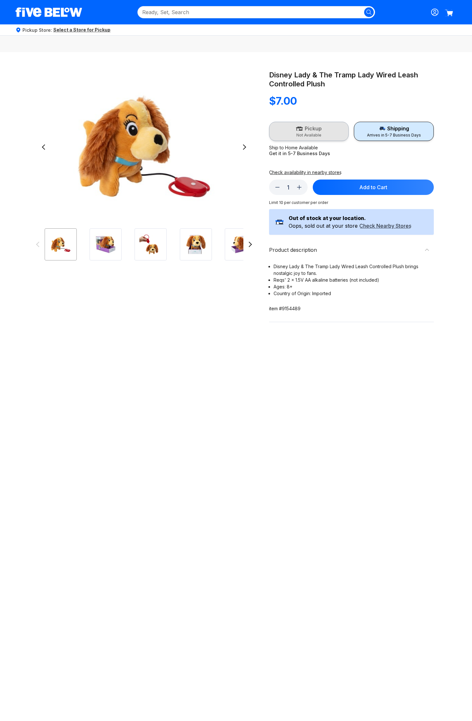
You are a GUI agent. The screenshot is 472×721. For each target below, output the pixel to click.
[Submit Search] (369, 12)
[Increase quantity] (299, 187)
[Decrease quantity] (277, 187)
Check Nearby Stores (385, 226)
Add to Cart (373, 187)
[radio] (309, 131)
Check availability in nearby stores (305, 172)
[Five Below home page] (48, 12)
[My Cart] (448, 12)
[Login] (434, 12)
